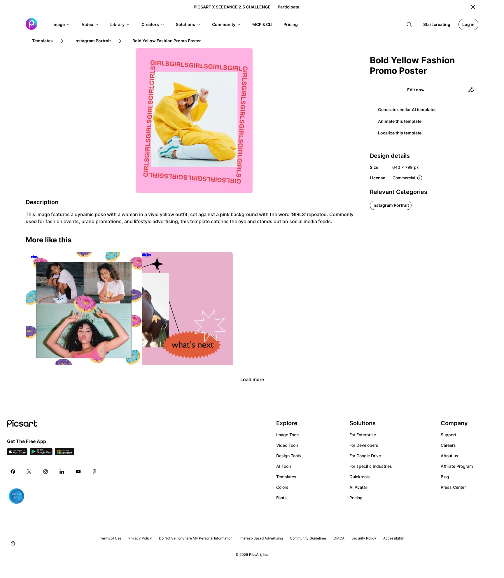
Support (448, 434)
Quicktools (359, 476)
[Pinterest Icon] (94, 471)
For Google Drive (365, 455)
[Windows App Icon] (64, 453)
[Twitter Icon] (29, 471)
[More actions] (224, 359)
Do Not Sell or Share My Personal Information (195, 538)
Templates (286, 476)
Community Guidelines (308, 538)
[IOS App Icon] (17, 453)
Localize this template (399, 132)
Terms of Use (110, 538)
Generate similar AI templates (407, 109)
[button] (61, 24)
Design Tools (288, 455)
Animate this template (399, 121)
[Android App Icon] (41, 453)
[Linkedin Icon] (62, 471)
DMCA (339, 538)
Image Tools (288, 434)
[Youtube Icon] (78, 471)
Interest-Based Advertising (261, 538)
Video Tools (287, 445)
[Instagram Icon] (45, 471)
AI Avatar (358, 487)
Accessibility (393, 538)
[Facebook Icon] (13, 471)
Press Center (453, 487)
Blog (445, 476)
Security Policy (363, 538)
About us (449, 455)
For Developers (363, 445)
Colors (282, 487)
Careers (448, 445)
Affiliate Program (457, 466)
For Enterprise (362, 434)
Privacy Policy (140, 538)
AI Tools (284, 466)
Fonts (281, 497)
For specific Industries (370, 466)
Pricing (356, 497)
